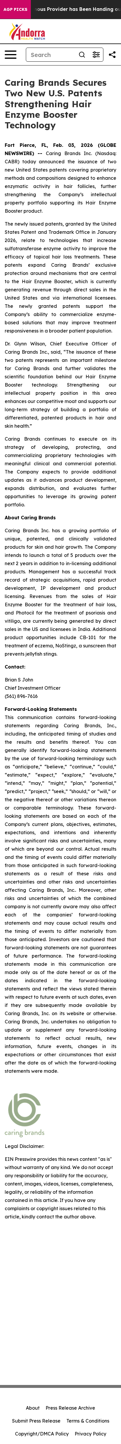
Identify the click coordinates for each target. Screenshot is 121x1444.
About (33, 1408)
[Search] (82, 54)
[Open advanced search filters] (96, 54)
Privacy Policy (90, 1434)
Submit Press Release (36, 1421)
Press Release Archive (70, 1408)
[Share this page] (112, 55)
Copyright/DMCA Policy (42, 1434)
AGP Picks (15, 9)
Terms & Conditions (87, 1421)
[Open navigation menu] (10, 55)
